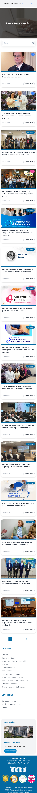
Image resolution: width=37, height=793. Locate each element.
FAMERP (5, 664)
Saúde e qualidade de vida (12, 704)
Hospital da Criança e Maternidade (15, 661)
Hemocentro (7, 671)
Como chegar (10, 751)
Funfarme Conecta (9, 684)
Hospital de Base (8, 658)
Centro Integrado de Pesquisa (13, 687)
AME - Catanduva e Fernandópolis (15, 680)
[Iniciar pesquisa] (33, 43)
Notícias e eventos (9, 701)
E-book (4, 707)
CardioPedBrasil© (8, 668)
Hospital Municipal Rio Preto (13, 677)
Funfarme (6, 655)
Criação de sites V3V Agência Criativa (18, 792)
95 (26, 639)
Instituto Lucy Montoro (11, 674)
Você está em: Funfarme (12, 3)
